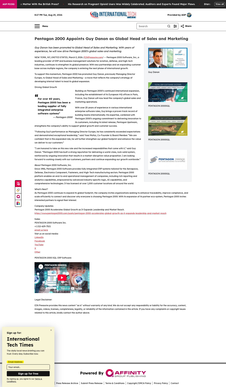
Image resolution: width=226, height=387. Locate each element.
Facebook (40, 241)
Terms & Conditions (114, 383)
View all (220, 4)
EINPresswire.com (93, 57)
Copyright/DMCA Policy (139, 383)
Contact (175, 383)
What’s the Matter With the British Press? (34, 4)
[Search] (169, 26)
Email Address (15, 362)
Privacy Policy (161, 383)
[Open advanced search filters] (175, 26)
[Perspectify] (18, 190)
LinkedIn (39, 237)
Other (37, 252)
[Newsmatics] (18, 203)
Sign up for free (28, 373)
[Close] (51, 330)
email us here (41, 230)
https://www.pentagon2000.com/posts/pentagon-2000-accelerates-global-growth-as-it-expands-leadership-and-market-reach (100, 213)
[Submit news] (18, 183)
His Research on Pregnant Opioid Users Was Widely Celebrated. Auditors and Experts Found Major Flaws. (131, 4)
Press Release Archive (67, 383)
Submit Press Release (92, 383)
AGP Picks (8, 4)
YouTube (39, 244)
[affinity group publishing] (18, 197)
